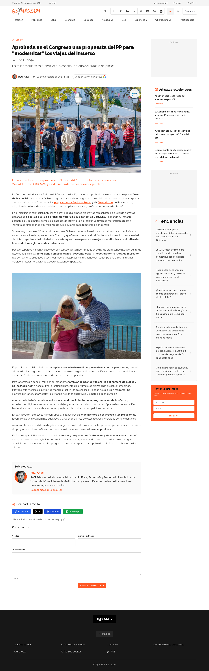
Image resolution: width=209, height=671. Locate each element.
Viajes (19, 40)
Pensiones (37, 20)
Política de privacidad (72, 644)
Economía (70, 20)
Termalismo (105, 202)
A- (170, 11)
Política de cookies (71, 651)
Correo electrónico (86, 536)
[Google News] (161, 11)
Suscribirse (174, 416)
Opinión (19, 20)
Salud (53, 20)
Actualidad (107, 20)
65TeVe (190, 3)
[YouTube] (140, 11)
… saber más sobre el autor (46, 490)
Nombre (15, 536)
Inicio (14, 60)
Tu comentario (18, 550)
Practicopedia (187, 20)
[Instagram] (134, 11)
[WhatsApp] (154, 11)
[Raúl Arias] (14, 76)
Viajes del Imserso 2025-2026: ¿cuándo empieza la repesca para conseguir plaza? (58, 184)
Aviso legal (20, 651)
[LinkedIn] (127, 11)
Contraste (190, 11)
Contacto (112, 644)
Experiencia (141, 20)
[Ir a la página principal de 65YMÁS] (26, 11)
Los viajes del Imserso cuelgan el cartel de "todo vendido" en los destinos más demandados (64, 180)
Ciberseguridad (163, 20)
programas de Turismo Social (72, 202)
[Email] (147, 11)
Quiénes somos (160, 3)
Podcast (177, 3)
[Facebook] (113, 11)
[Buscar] (105, 11)
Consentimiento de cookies (168, 644)
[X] (120, 11)
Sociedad (88, 20)
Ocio (124, 20)
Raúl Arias (23, 76)
